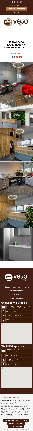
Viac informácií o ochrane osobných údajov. (16, 429)
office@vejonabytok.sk (14, 315)
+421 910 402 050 (17, 2)
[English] (18, 12)
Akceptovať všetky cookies (16, 421)
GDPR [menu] (16, 294)
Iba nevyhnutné (16, 427)
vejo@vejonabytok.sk (16, 5)
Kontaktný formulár (16, 9)
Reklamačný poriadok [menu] (16, 291)
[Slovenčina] (15, 12)
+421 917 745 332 (12, 355)
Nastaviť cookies (16, 424)
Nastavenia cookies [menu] (16, 298)
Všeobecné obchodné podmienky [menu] (16, 287)
